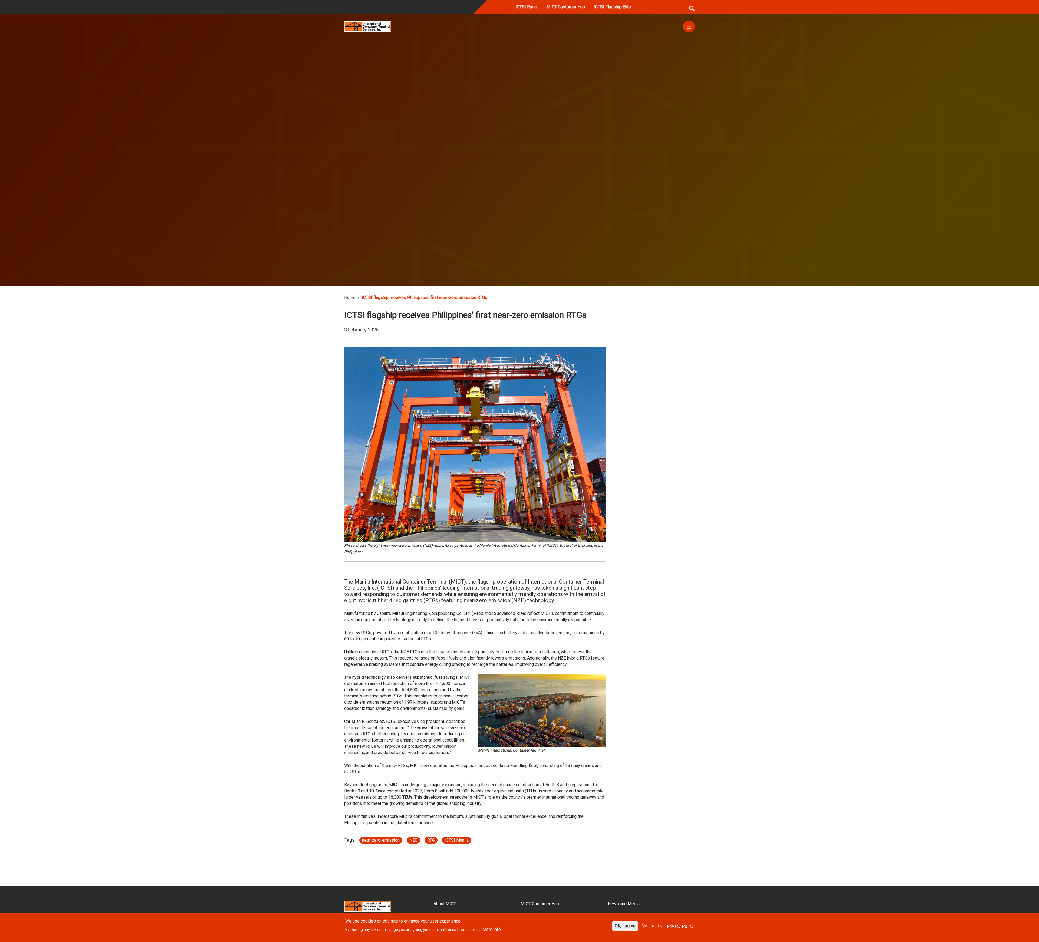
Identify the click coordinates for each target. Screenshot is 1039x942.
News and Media (624, 903)
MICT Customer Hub (566, 6)
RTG (431, 840)
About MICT (444, 903)
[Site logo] (367, 26)
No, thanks (652, 926)
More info (491, 929)
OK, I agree (625, 925)
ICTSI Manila (457, 840)
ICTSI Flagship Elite (612, 6)
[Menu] (689, 26)
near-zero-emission (381, 840)
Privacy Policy (680, 926)
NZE (413, 840)
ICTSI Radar (526, 6)
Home (350, 297)
